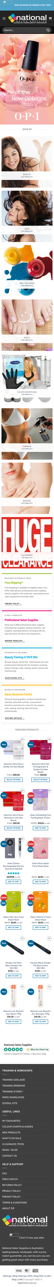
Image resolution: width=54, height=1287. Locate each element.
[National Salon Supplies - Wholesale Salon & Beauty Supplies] (27, 18)
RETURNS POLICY (12, 1185)
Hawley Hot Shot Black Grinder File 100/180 (13, 965)
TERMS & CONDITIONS (14, 1202)
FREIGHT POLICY (11, 1196)
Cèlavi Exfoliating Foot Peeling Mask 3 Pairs (40, 816)
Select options (14, 780)
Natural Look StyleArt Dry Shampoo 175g (40, 1012)
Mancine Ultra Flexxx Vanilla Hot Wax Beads (13, 765)
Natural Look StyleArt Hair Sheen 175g (13, 1012)
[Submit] (48, 30)
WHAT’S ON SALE (11, 1138)
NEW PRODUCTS (11, 1132)
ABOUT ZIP (8, 1208)
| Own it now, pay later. (31, 1237)
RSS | (31, 1276)
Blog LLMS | (18, 1279)
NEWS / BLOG (10, 1149)
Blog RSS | (39, 1276)
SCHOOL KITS (9, 1103)
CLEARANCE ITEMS (13, 1144)
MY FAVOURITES (11, 1120)
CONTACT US (9, 1155)
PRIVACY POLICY (11, 1191)
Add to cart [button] (40, 828)
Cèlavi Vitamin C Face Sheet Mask (40, 918)
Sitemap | (8, 1276)
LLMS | (48, 1276)
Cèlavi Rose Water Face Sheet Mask (40, 864)
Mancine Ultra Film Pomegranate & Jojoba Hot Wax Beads (40, 768)
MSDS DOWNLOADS (13, 1097)
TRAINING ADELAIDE (13, 1079)
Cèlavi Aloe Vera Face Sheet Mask (13, 918)
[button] (4, 18)
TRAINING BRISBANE (13, 1085)
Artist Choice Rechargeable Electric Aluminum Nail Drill (13, 866)
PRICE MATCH (10, 1179)
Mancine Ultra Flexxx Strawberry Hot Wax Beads (13, 817)
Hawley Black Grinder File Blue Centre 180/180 (40, 965)
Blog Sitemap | (20, 1276)
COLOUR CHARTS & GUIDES (17, 1126)
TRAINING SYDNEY (12, 1091)
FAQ (4, 1173)
